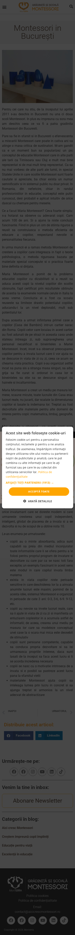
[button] (37, 482)
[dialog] (37, 467)
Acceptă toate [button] (38, 491)
